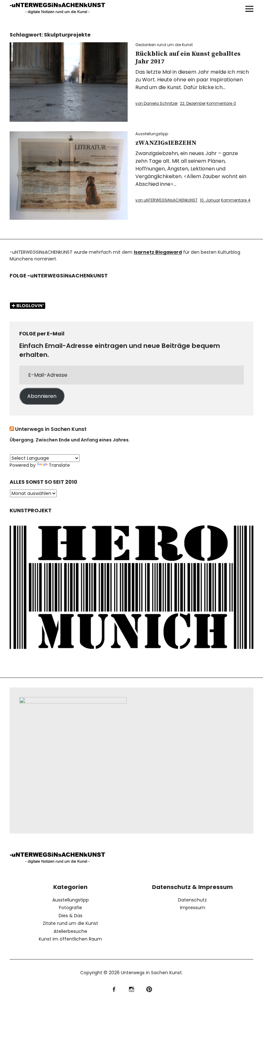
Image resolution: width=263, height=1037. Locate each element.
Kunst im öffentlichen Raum (70, 939)
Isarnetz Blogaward (158, 252)
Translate (59, 465)
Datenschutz (192, 900)
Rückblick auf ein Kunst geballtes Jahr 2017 (188, 58)
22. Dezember (193, 103)
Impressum (192, 907)
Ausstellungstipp (151, 133)
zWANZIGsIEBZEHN (165, 143)
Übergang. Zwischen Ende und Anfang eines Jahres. (70, 440)
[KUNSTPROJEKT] (132, 653)
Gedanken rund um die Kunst (164, 44)
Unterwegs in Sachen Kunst (51, 429)
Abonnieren (41, 396)
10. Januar (210, 200)
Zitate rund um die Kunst (70, 923)
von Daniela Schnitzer (156, 103)
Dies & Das (70, 915)
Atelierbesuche (70, 931)
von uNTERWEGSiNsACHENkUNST (166, 200)
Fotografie (70, 907)
